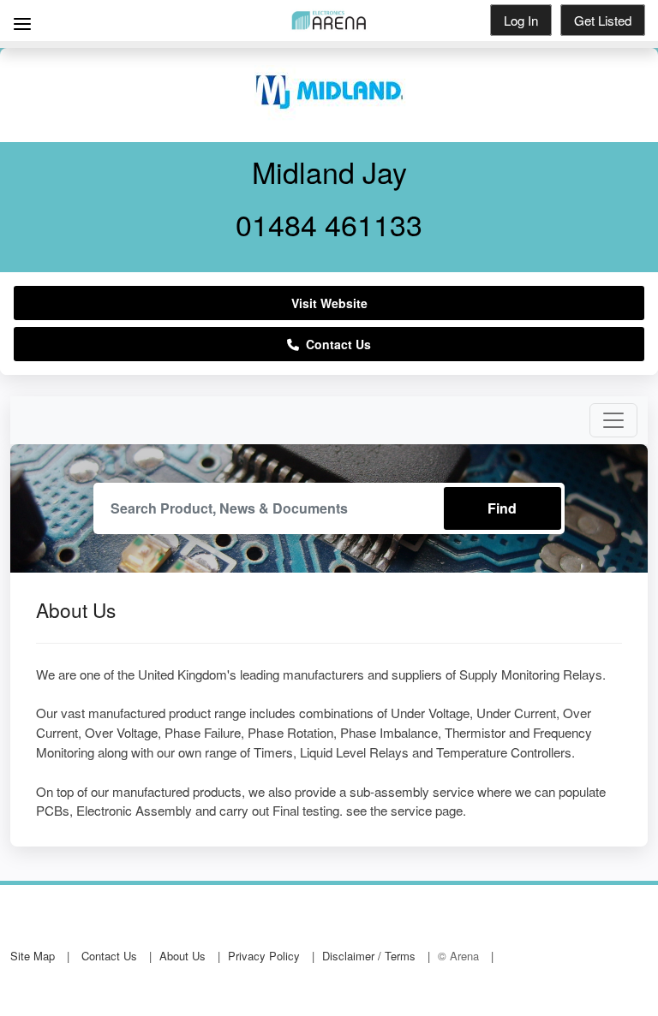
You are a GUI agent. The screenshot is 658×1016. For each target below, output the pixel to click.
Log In (521, 20)
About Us (182, 956)
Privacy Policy (264, 956)
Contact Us (335, 344)
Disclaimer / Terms (369, 956)
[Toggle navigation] (613, 420)
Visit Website (329, 303)
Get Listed (602, 20)
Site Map (32, 956)
